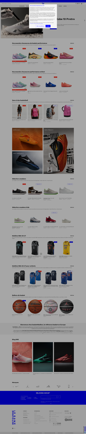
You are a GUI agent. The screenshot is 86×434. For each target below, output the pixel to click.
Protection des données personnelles (36, 23)
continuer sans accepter (51, 15)
